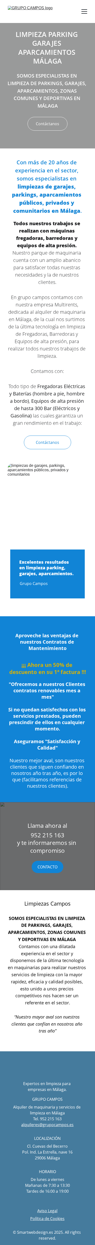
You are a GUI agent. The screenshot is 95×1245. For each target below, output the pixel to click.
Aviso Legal (47, 1210)
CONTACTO (47, 867)
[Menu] (84, 11)
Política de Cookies (47, 1218)
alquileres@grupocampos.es (47, 1124)
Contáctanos (47, 123)
